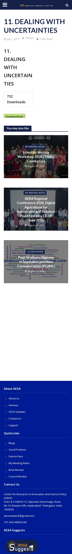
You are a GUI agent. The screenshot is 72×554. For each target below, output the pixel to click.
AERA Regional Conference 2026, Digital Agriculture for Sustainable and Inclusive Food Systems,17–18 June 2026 (36, 209)
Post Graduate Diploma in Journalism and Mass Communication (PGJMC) (36, 261)
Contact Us (15, 418)
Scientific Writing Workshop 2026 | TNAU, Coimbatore (36, 156)
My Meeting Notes (35, 147)
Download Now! (14, 116)
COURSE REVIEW (35, 252)
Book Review (16, 470)
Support (13, 425)
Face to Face (16, 456)
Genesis (13, 405)
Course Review (17, 476)
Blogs (12, 443)
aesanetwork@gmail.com (19, 516)
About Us (14, 398)
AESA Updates (17, 411)
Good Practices (17, 449)
